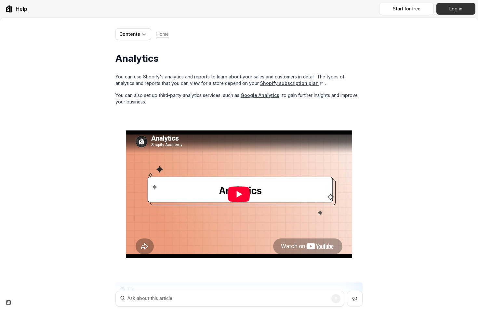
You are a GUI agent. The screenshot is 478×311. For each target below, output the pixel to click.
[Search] (335, 298)
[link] (16, 9)
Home (162, 34)
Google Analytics (260, 95)
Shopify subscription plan (289, 83)
